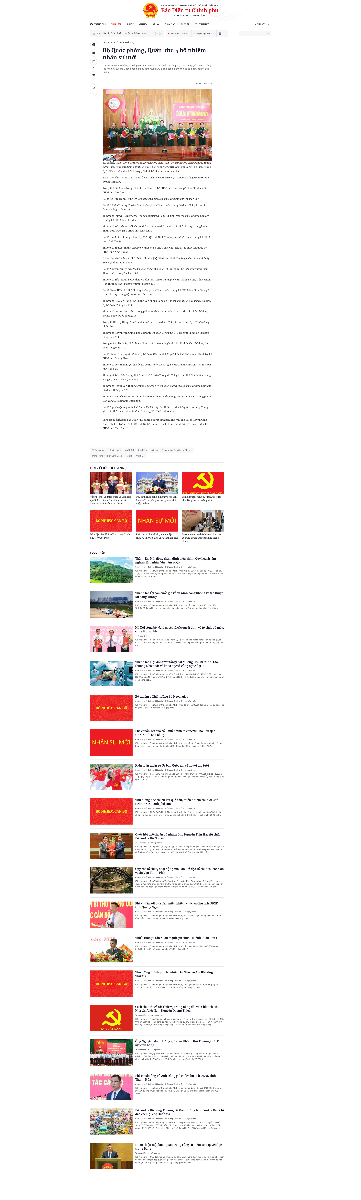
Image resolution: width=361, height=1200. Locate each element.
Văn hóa (143, 24)
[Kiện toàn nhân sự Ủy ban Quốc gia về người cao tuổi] (111, 777)
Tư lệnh (129, 456)
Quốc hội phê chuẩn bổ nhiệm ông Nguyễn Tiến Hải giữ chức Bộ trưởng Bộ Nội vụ (177, 836)
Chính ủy (140, 456)
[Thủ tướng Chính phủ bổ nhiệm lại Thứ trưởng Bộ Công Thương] (111, 983)
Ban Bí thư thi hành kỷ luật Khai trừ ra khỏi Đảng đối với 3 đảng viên (201, 499)
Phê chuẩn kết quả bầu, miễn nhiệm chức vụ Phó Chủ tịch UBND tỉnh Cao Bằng (175, 733)
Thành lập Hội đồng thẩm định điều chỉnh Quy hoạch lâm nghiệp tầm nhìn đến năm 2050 (175, 560)
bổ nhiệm (142, 450)
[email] (220, 33)
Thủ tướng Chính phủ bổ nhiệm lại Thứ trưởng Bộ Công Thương (174, 974)
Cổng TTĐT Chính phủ (179, 33)
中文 (205, 15)
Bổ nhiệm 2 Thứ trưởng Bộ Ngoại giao (161, 696)
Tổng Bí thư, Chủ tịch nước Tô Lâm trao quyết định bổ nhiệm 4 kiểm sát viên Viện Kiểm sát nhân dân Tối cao (110, 500)
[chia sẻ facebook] (93, 44)
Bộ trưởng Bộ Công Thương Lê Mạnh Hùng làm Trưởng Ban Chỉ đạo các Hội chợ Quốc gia (179, 1112)
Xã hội (156, 24)
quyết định (129, 450)
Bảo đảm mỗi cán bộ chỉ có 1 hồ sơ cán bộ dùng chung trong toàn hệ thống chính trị (202, 538)
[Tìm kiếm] (269, 24)
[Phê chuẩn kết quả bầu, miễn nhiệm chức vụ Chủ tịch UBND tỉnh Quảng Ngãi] (111, 915)
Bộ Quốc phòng (99, 450)
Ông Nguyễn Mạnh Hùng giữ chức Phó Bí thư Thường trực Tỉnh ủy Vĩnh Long (179, 1043)
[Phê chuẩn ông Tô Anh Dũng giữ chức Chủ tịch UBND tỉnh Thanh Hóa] (111, 1087)
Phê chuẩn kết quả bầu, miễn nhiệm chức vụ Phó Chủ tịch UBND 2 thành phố (157, 536)
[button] (156, 33)
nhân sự (154, 450)
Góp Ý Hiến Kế (201, 24)
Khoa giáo (169, 24)
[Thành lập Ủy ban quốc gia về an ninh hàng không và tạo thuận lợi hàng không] (111, 604)
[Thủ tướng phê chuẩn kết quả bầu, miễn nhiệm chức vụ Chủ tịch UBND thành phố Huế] (111, 811)
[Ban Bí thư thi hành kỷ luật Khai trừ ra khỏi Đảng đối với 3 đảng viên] (203, 483)
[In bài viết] (93, 74)
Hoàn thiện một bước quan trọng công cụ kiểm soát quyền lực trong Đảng (178, 1146)
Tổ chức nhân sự (124, 42)
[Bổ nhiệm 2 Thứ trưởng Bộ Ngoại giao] (111, 708)
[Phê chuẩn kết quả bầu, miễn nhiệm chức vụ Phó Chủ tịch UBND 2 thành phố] (157, 521)
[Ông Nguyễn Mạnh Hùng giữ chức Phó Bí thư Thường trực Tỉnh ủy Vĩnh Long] (111, 1052)
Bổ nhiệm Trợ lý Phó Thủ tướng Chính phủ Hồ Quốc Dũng (110, 536)
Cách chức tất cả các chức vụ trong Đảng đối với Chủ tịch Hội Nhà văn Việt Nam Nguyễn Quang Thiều (177, 1008)
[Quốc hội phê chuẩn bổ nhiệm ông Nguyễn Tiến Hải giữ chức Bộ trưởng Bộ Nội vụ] (111, 846)
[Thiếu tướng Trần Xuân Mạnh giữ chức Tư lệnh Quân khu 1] (111, 949)
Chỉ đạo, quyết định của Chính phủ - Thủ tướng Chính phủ (158, 567)
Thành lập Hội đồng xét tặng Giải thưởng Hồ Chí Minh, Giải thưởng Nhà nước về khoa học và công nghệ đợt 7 (177, 664)
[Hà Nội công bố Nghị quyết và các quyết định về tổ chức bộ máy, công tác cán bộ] (111, 639)
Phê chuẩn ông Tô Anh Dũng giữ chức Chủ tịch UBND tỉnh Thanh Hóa (175, 1077)
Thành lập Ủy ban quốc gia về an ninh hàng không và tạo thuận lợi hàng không (179, 595)
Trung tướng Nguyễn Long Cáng (107, 456)
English (196, 15)
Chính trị (116, 24)
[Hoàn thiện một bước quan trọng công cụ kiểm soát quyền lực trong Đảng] (111, 1156)
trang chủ (100, 24)
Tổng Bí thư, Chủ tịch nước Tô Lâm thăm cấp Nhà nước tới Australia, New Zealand (124, 33)
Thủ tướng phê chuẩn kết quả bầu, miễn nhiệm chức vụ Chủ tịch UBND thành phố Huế (176, 802)
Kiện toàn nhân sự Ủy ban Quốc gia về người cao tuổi (172, 765)
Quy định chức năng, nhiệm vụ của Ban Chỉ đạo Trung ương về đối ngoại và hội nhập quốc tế (156, 500)
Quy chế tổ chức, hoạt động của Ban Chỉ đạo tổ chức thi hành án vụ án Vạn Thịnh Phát (179, 870)
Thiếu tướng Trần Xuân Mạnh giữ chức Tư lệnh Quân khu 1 (176, 938)
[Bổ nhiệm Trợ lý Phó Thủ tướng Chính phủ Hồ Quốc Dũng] (111, 521)
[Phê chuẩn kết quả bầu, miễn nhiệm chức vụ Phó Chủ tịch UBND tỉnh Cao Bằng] (111, 742)
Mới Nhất (260, 24)
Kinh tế (130, 24)
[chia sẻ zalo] (93, 53)
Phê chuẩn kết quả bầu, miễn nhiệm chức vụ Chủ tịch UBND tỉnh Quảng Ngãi (176, 905)
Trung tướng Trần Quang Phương (177, 450)
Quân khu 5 (115, 450)
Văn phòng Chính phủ (204, 33)
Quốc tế (184, 24)
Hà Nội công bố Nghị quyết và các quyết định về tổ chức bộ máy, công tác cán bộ (179, 629)
